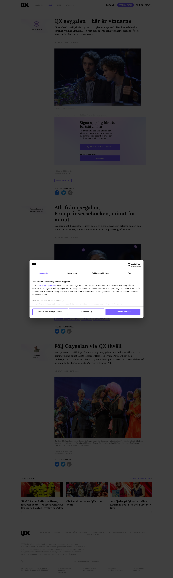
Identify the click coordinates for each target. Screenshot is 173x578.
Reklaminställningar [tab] (101, 273)
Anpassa (85, 312)
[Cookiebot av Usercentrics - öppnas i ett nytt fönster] (130, 265)
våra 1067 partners (47, 285)
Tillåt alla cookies (123, 312)
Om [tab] (129, 273)
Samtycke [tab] (43, 273)
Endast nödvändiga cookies (50, 312)
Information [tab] (72, 273)
